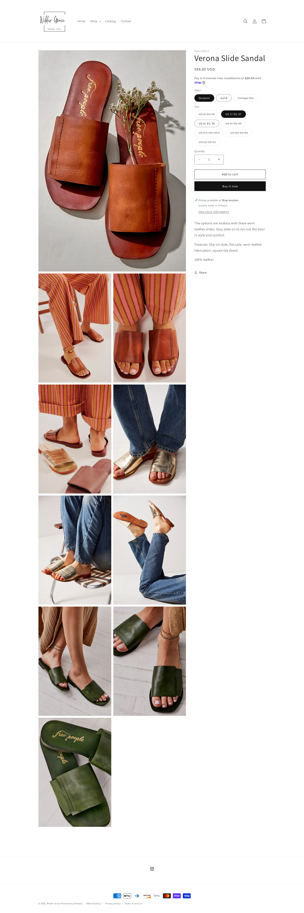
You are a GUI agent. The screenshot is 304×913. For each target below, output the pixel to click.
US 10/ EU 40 (241, 133)
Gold (223, 98)
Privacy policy (113, 903)
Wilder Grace (54, 903)
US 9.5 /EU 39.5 (211, 133)
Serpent (204, 98)
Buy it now (230, 186)
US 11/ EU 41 (209, 143)
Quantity (199, 151)
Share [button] (203, 272)
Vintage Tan (248, 99)
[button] (95, 21)
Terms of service (133, 903)
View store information (214, 212)
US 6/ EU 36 (209, 115)
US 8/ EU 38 (207, 123)
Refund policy (93, 903)
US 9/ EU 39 (235, 124)
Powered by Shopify (72, 903)
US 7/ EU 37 (233, 114)
